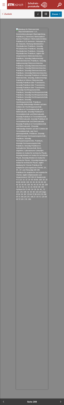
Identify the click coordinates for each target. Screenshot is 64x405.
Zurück (8, 14)
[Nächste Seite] (60, 401)
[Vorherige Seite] (3, 401)
